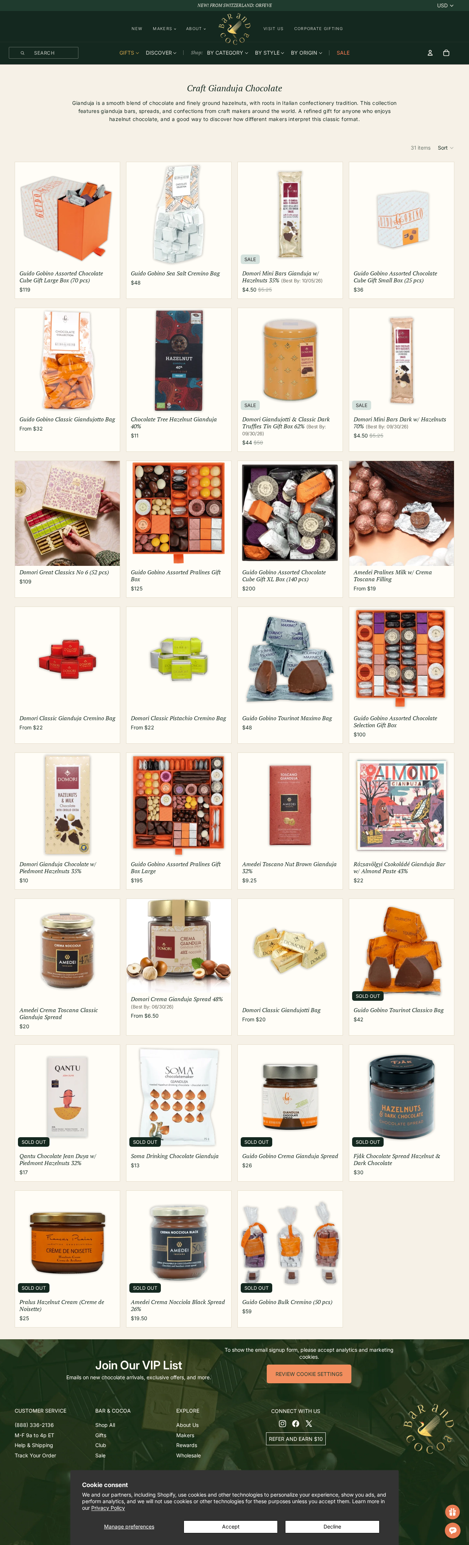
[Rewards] (452, 1512)
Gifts (100, 1435)
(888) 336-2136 (34, 1425)
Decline (332, 1526)
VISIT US (273, 28)
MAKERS (162, 29)
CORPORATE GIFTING (318, 28)
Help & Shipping (34, 1445)
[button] (446, 148)
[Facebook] (295, 1423)
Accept (231, 1526)
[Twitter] (308, 1423)
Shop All (105, 1425)
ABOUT (194, 29)
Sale (100, 1455)
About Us (187, 1425)
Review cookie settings (309, 1374)
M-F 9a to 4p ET (34, 1435)
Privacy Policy (108, 1508)
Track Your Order (35, 1455)
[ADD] (108, 257)
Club (100, 1445)
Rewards (186, 1445)
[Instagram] (282, 1423)
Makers (185, 1435)
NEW (137, 28)
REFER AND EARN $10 (296, 1439)
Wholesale (188, 1455)
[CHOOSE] (108, 403)
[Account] (430, 53)
